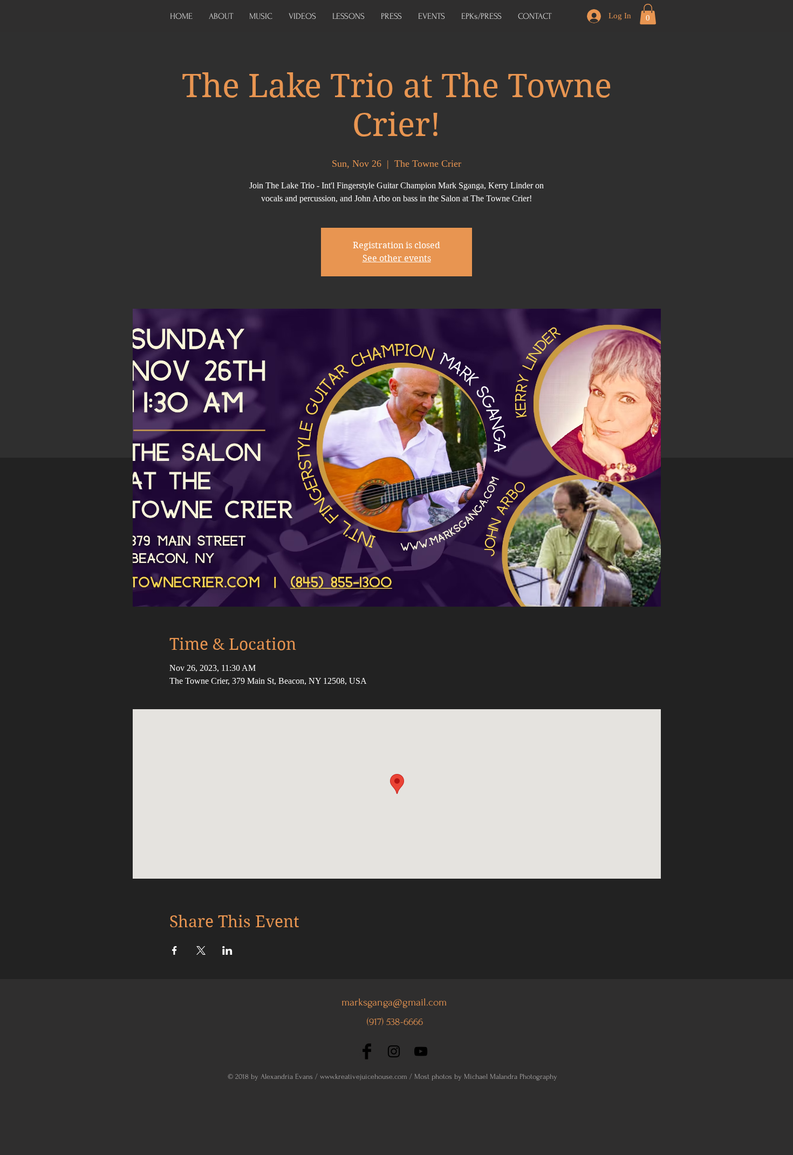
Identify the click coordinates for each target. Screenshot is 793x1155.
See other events (397, 258)
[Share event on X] (201, 950)
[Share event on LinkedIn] (227, 950)
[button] (481, 16)
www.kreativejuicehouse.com (363, 1076)
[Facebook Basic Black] (367, 1051)
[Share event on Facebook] (174, 950)
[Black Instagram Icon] (394, 1051)
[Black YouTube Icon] (421, 1051)
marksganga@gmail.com (394, 1002)
